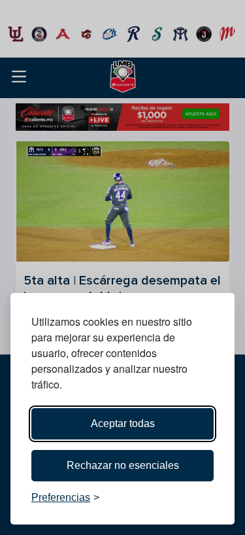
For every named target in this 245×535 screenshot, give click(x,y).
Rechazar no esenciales (123, 465)
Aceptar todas (123, 423)
